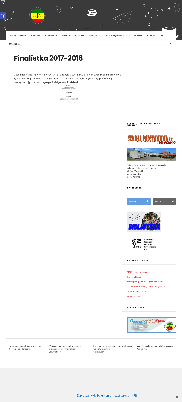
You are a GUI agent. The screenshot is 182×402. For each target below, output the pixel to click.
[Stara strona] (151, 325)
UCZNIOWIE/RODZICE (114, 35)
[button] (3, 15)
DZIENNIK (151, 35)
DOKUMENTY (51, 35)
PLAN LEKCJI (94, 35)
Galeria (158, 201)
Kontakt (35, 35)
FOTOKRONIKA (135, 35)
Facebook (15, 44)
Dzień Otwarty (133, 296)
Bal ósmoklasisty (134, 277)
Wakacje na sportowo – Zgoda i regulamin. (145, 281)
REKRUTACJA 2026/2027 (73, 35)
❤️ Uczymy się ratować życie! (140, 272)
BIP (162, 35)
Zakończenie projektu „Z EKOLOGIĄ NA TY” (146, 286)
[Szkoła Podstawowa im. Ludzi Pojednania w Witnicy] (38, 16)
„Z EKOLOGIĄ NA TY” (137, 291)
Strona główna (18, 35)
